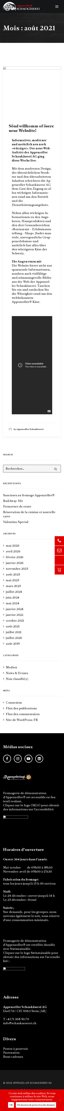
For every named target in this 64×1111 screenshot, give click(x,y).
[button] (57, 6)
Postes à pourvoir (15, 1049)
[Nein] (60, 1100)
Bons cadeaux (13, 1057)
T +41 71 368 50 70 (16, 1019)
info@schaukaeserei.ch (19, 1023)
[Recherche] (32, 468)
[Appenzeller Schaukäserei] (21, 6)
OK (11, 1104)
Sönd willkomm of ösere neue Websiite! (31, 128)
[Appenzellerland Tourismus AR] (17, 777)
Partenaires (11, 1053)
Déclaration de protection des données (36, 1104)
